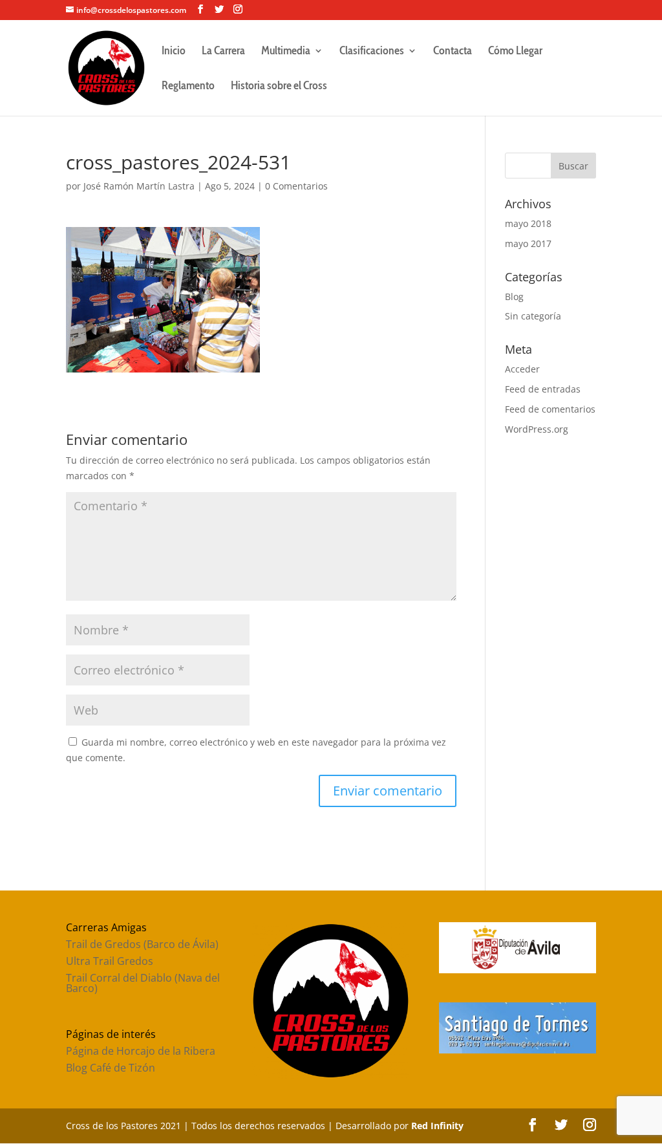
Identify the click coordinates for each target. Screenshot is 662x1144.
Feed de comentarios (550, 409)
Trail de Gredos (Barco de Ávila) (142, 944)
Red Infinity (437, 1125)
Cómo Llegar (515, 52)
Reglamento (188, 86)
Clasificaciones (371, 52)
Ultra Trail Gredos (109, 961)
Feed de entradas (543, 389)
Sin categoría (533, 316)
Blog (514, 296)
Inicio (174, 52)
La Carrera (223, 52)
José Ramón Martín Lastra (139, 186)
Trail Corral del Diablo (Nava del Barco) (143, 983)
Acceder (522, 369)
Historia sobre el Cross (279, 86)
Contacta (452, 52)
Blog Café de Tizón (110, 1068)
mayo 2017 (528, 243)
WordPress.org (536, 429)
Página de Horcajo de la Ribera (140, 1051)
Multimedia (285, 52)
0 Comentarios (296, 186)
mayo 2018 (528, 223)
